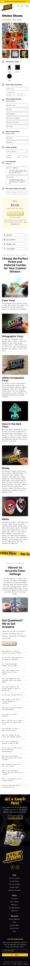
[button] (24, 6)
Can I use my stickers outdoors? (9, 715)
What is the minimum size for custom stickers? (12, 779)
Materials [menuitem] (14, 904)
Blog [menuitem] (14, 931)
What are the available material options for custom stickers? (12, 757)
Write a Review (17, 19)
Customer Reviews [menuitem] (14, 908)
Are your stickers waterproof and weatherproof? (12, 708)
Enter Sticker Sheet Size (12, 85)
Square (17, 72)
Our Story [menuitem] (14, 898)
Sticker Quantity (10, 147)
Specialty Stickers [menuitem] (14, 890)
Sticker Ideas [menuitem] (14, 925)
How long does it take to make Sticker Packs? (10, 729)
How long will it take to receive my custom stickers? (12, 652)
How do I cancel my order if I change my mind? (12, 786)
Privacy (20, 963)
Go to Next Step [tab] (16, 213)
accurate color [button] (22, 610)
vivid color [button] (7, 610)
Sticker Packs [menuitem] (14, 887)
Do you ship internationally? (12, 695)
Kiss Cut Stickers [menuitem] (14, 884)
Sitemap (26, 963)
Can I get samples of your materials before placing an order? (12, 680)
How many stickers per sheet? (14, 188)
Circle (9, 80)
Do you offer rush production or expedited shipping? (12, 658)
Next (26, 54)
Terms (14, 963)
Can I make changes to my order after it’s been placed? (10, 672)
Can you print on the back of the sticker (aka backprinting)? (12, 749)
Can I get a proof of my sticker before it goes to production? (11, 688)
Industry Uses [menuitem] (14, 928)
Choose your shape (11, 62)
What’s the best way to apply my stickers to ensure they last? (12, 722)
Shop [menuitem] (14, 875)
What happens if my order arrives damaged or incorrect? (10, 701)
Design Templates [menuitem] (14, 919)
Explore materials (11, 101)
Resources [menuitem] (14, 916)
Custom (9, 72)
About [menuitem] (14, 896)
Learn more (9, 163)
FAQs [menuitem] (14, 922)
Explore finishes (10, 133)
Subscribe (15, 955)
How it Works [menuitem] (14, 901)
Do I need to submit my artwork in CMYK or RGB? (10, 742)
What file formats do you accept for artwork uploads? (12, 736)
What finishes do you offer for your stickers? (11, 765)
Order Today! (16, 817)
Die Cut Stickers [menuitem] (14, 878)
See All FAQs (10, 643)
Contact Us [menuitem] (14, 911)
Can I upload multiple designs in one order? (9, 665)
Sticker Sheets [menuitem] (14, 881)
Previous (3, 54)
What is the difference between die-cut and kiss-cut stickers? (12, 772)
